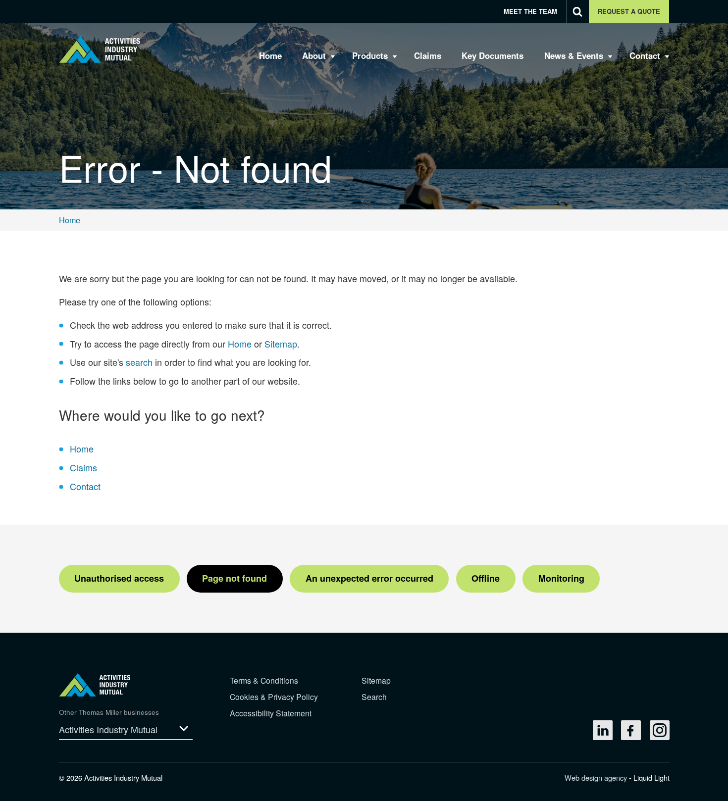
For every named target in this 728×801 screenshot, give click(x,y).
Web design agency (597, 777)
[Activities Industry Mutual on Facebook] (631, 730)
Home (240, 343)
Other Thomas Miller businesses (109, 712)
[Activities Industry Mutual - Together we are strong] (100, 49)
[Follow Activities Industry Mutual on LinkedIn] (603, 730)
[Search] (578, 11)
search (139, 361)
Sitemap (280, 343)
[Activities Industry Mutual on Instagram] (660, 730)
